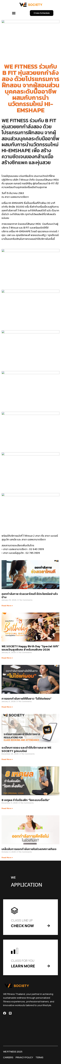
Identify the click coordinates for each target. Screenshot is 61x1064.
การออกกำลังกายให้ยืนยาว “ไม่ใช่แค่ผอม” (26, 698)
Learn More (23, 965)
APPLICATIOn (26, 885)
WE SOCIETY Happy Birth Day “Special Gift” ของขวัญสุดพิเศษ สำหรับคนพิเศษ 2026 (30, 648)
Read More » (7, 605)
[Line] (10, 1013)
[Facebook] (4, 1013)
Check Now (22, 925)
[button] (14, 13)
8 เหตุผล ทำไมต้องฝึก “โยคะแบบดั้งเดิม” (26, 800)
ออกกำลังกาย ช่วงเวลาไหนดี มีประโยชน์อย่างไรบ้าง (30, 595)
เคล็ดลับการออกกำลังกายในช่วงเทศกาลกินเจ (29, 849)
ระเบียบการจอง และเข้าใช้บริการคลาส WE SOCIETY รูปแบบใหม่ (26, 749)
